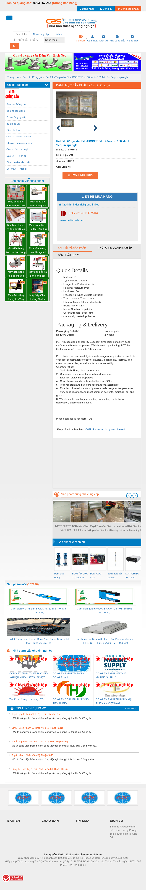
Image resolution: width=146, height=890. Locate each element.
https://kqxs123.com (90, 870)
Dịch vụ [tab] (59, 34)
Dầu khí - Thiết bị (16, 155)
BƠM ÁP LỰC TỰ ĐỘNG (80, 575)
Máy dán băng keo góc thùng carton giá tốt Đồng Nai (16, 274)
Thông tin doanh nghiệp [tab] (115, 247)
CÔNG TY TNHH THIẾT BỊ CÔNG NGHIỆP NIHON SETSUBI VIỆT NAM (28, 675)
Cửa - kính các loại (17, 149)
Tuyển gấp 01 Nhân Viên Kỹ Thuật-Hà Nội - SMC (37, 714)
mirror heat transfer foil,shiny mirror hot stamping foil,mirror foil (119, 528)
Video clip (132, 40)
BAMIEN (13, 820)
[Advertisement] (97, 463)
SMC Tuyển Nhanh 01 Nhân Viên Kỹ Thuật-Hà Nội (38, 728)
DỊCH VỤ (116, 820)
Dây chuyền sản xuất (18, 162)
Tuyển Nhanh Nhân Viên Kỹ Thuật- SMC (32, 755)
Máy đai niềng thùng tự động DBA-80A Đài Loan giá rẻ (16, 297)
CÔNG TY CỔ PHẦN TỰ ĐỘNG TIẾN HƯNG (71, 701)
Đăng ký (107, 8)
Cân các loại (13, 130)
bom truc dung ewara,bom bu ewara (60, 575)
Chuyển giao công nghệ (19, 143)
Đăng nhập (88, 8)
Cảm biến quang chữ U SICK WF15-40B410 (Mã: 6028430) (104, 610)
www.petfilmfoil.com (72, 220)
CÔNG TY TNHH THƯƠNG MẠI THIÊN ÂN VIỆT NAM (114, 701)
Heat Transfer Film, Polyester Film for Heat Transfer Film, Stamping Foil (101, 528)
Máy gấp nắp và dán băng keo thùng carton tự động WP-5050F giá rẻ (37, 274)
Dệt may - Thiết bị (16, 168)
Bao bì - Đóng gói (32, 77)
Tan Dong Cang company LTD (26, 699)
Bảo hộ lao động (15, 110)
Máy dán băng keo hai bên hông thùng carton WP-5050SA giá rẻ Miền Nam (16, 250)
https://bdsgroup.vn (68, 870)
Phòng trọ (49, 870)
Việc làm (80, 40)
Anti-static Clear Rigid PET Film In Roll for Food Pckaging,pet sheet (84, 528)
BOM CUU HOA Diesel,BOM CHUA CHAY (97, 575)
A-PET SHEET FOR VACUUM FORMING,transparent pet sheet (66, 528)
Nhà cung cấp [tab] (41, 34)
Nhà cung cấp (117, 40)
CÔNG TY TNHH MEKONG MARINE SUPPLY (111, 675)
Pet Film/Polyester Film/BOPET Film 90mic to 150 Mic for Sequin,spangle (87, 77)
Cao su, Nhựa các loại (18, 136)
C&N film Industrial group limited (80, 204)
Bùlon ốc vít (13, 123)
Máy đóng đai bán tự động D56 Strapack (15, 203)
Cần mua (92, 40)
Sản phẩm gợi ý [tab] (68, 255)
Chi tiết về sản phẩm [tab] (72, 247)
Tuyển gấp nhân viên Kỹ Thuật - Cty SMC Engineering (40, 741)
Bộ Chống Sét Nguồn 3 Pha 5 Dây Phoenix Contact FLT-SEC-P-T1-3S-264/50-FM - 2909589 (105, 641)
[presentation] (129, 495)
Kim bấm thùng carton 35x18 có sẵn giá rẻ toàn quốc (16, 227)
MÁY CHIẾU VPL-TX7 (132, 575)
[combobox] (63, 39)
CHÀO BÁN (50, 820)
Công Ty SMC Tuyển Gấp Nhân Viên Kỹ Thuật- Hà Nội (40, 769)
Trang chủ (13, 77)
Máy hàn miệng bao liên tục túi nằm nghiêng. (37, 250)
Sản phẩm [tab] (21, 34)
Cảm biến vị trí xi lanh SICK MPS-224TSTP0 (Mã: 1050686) (39, 610)
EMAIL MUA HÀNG (81, 175)
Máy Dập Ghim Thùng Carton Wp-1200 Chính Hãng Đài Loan (38, 297)
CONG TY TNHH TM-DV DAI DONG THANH (69, 675)
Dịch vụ (103, 40)
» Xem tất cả (130, 708)
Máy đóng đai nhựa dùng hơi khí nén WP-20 (37, 203)
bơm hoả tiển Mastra (115, 575)
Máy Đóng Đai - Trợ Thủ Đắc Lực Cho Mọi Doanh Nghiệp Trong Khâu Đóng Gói (37, 227)
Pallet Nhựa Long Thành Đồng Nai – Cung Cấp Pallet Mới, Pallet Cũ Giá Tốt (39, 641)
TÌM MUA (82, 820)
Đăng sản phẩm (130, 8)
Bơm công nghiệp (16, 117)
